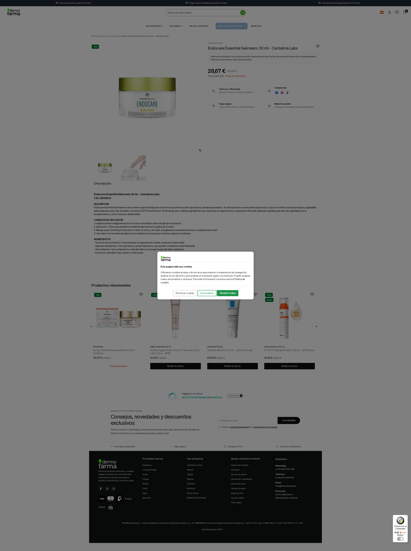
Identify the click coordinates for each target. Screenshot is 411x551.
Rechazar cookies (185, 293)
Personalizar (207, 293)
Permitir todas (228, 293)
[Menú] (406, 517)
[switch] (400, 539)
